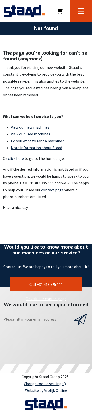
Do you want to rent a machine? (37, 140)
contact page (52, 189)
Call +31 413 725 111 (46, 284)
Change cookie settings (44, 383)
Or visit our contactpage (46, 298)
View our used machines (30, 134)
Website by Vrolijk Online (46, 390)
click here (16, 158)
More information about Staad (36, 147)
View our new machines (30, 127)
